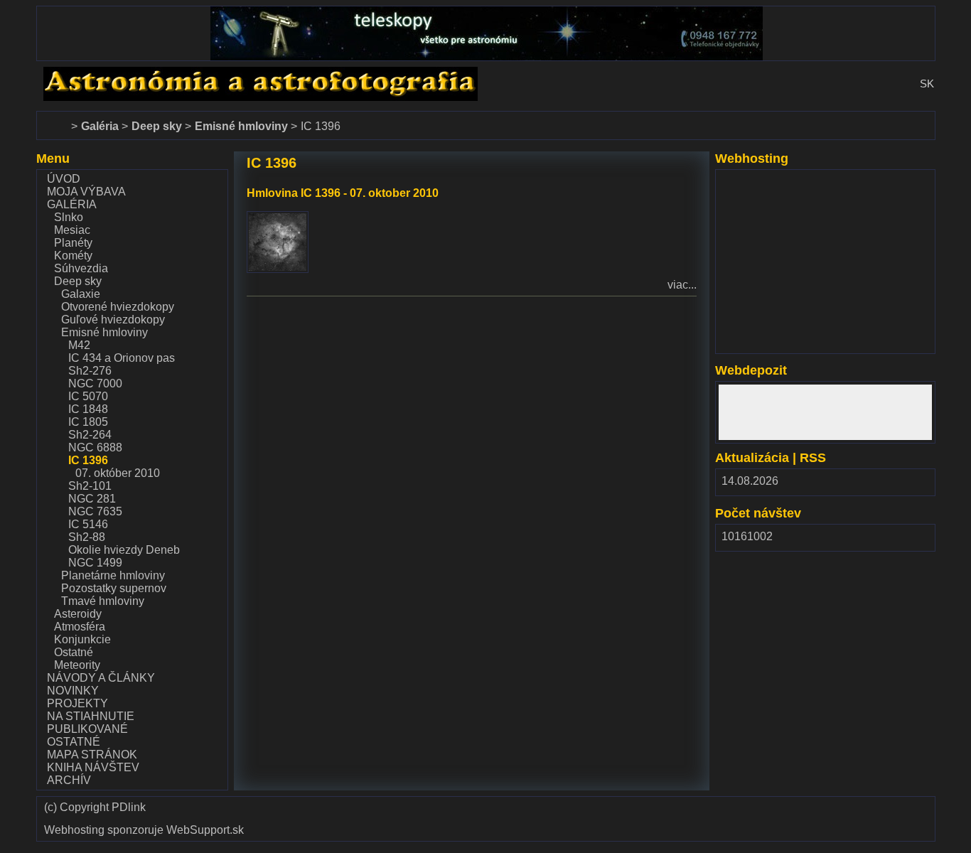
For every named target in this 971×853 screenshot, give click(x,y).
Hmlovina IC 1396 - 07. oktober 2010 (343, 193)
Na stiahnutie (90, 716)
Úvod (63, 179)
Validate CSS (753, 806)
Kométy (73, 256)
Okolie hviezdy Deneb (124, 550)
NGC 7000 (95, 383)
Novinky (73, 691)
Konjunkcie (82, 639)
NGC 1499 (95, 563)
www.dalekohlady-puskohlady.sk (119, 12)
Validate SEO (824, 806)
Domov (54, 118)
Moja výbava (86, 192)
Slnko (68, 217)
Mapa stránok (92, 755)
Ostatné (73, 652)
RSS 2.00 (913, 484)
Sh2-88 (86, 537)
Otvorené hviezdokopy (117, 307)
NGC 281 (92, 499)
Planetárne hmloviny (113, 575)
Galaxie (80, 294)
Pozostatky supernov (113, 588)
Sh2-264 (90, 435)
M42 (79, 345)
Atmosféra (79, 627)
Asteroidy (78, 614)
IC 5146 (88, 524)
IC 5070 (88, 396)
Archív (69, 780)
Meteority (77, 665)
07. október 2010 (117, 473)
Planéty (73, 243)
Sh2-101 (90, 486)
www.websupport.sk (769, 179)
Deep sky (78, 281)
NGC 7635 (95, 511)
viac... (682, 285)
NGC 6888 (95, 447)
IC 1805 (88, 422)
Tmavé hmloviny (102, 601)
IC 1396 (88, 460)
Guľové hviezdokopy (113, 319)
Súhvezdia (81, 268)
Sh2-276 (90, 371)
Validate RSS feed (895, 812)
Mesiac (72, 230)
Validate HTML (668, 812)
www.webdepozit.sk (769, 391)
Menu (53, 158)
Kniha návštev (93, 767)
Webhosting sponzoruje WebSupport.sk (144, 830)
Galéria (72, 204)
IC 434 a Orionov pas (121, 358)
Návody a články (101, 678)
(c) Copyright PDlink (95, 807)
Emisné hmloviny (104, 332)
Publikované (87, 729)
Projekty (77, 703)
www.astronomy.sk (83, 73)
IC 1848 (88, 409)
